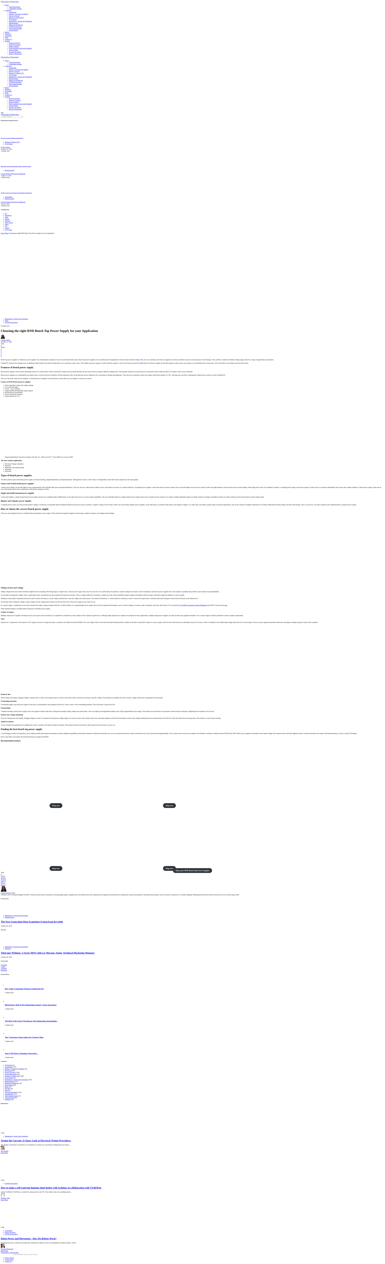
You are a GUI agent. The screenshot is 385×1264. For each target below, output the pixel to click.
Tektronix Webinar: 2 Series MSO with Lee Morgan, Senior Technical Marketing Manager (48, 953)
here (225, 605)
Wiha (6, 217)
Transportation (13, 30)
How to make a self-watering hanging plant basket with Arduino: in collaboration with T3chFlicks (51, 1187)
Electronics (8, 1070)
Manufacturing (13, 23)
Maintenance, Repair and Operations (20, 21)
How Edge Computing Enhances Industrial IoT (12, 138)
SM (6, 1090)
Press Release (9, 1085)
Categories (8, 10)
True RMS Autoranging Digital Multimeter (193, 605)
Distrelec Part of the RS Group (16, 1254)
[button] (2, 113)
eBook (7, 32)
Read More (4, 1153)
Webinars (8, 34)
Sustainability (9, 1094)
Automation (12, 12)
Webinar (7, 221)
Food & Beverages (11, 1074)
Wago (7, 224)
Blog (6, 233)
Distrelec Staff (5, 1198)
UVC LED (8, 230)
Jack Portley (5, 1151)
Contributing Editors (15, 9)
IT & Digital (13, 19)
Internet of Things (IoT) (16, 18)
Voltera (7, 228)
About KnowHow (14, 7)
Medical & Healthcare (16, 25)
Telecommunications (15, 28)
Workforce (8, 215)
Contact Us (8, 39)
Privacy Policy (9, 1258)
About (7, 5)
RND (6, 37)
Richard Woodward (7, 1249)
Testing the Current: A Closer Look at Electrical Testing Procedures (36, 1140)
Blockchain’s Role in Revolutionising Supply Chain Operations (16, 166)
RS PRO (7, 1089)
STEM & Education (15, 27)
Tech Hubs (8, 36)
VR (6, 226)
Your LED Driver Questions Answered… (22, 1053)
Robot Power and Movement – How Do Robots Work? (28, 1238)
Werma (7, 219)
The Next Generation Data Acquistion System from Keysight (32, 921)
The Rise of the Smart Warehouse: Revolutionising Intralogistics (16, 193)
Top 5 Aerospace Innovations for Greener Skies (24, 1037)
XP (6, 213)
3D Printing (8, 1065)
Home (3, 233)
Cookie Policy (9, 1259)
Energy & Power (14, 16)
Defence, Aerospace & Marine (18, 14)
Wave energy (9, 223)
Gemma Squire (5, 340)
